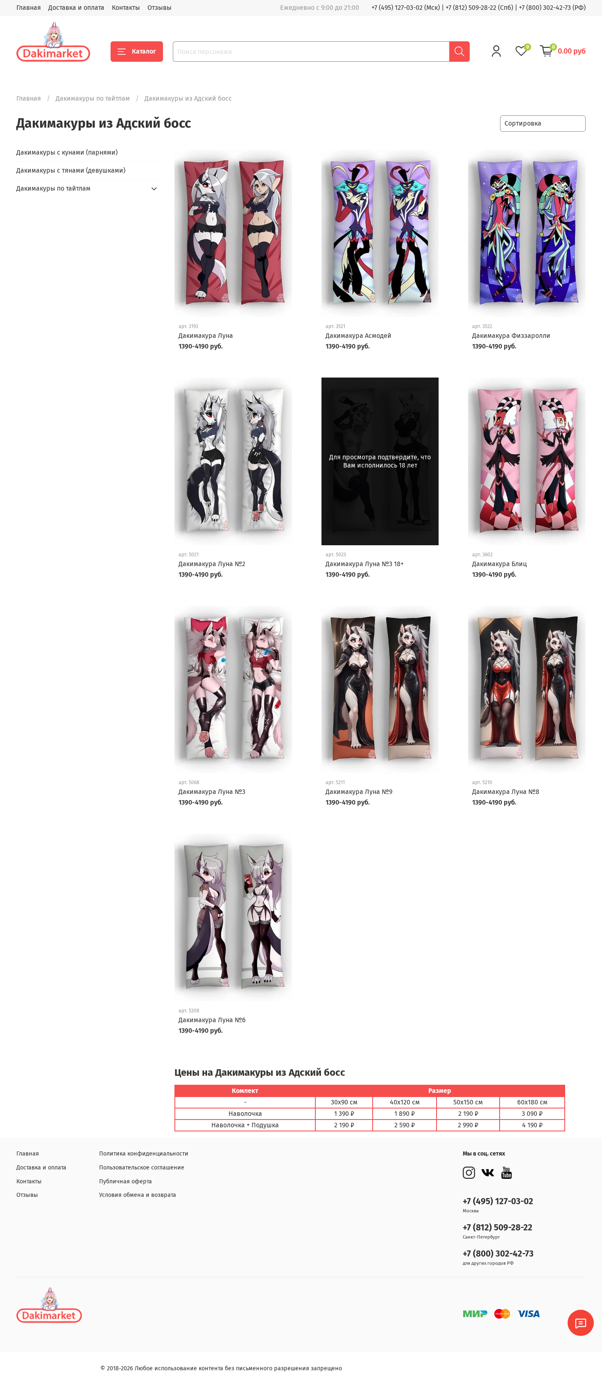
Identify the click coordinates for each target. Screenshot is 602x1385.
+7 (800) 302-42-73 (498, 1254)
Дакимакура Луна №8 (505, 792)
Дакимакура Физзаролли (511, 336)
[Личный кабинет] (496, 51)
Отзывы (159, 7)
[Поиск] (459, 51)
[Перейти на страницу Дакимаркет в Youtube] (506, 1173)
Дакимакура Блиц (499, 564)
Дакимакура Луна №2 (212, 564)
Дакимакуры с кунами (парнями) (67, 152)
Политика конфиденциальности (143, 1153)
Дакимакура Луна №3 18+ (365, 564)
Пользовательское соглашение (141, 1167)
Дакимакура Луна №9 (359, 792)
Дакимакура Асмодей (359, 336)
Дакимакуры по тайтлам (93, 98)
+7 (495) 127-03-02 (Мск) (405, 7)
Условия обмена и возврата (137, 1195)
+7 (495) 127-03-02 (498, 1201)
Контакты (126, 7)
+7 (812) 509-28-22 (497, 1228)
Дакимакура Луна (206, 336)
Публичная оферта (125, 1181)
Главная (28, 7)
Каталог (144, 51)
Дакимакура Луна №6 (212, 1020)
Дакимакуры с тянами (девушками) (70, 170)
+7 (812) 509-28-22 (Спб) (479, 7)
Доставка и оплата (76, 7)
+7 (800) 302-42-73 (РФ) (552, 7)
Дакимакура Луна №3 (212, 792)
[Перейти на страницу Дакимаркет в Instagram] (469, 1173)
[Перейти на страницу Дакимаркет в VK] (488, 1173)
